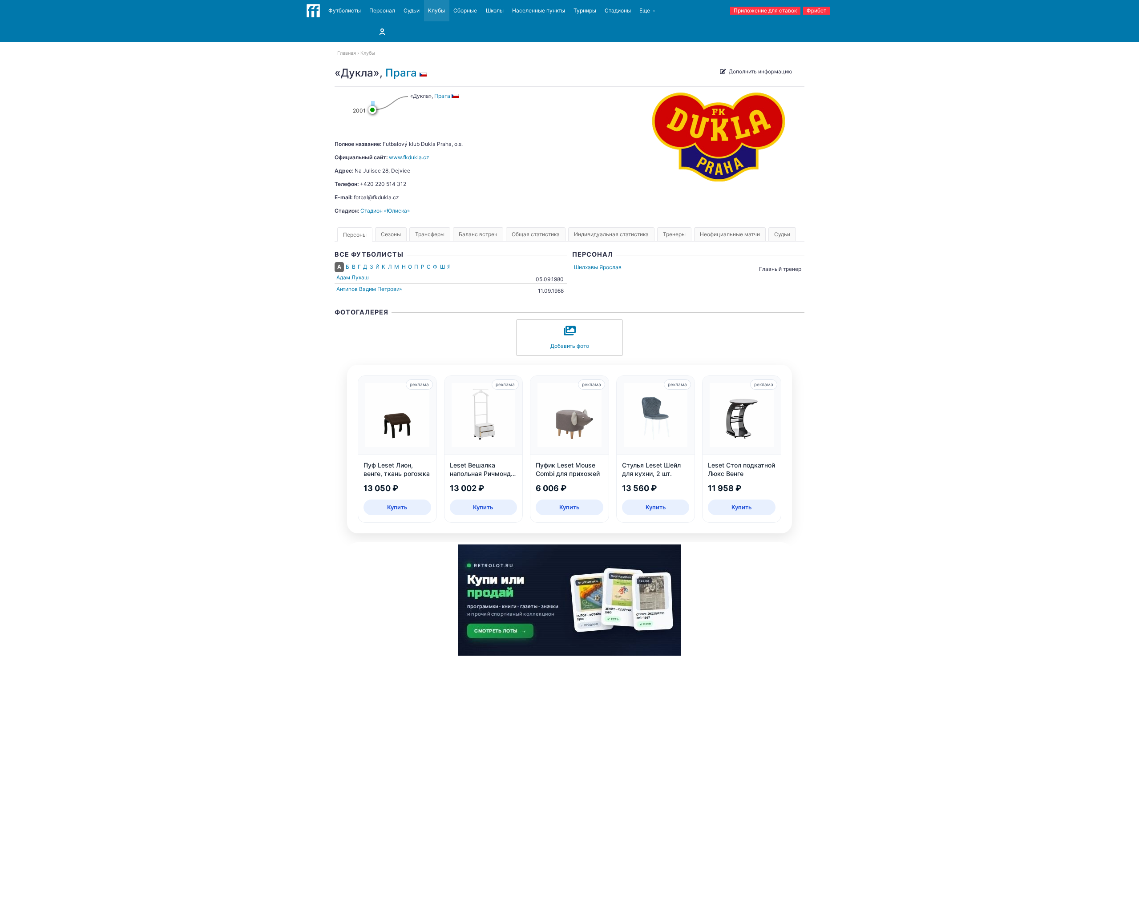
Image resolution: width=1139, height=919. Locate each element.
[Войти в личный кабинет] (382, 31)
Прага (401, 72)
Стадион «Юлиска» (385, 210)
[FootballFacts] (313, 10)
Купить (397, 507)
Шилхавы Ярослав (598, 267)
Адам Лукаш (352, 277)
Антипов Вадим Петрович (369, 289)
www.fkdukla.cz (409, 157)
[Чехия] (424, 72)
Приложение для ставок (765, 10)
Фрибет (816, 10)
